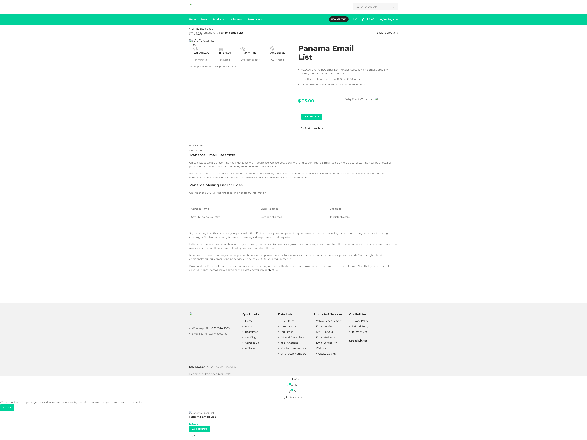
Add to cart (311, 116)
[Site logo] (206, 6)
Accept (7, 407)
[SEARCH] (394, 6)
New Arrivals (338, 19)
